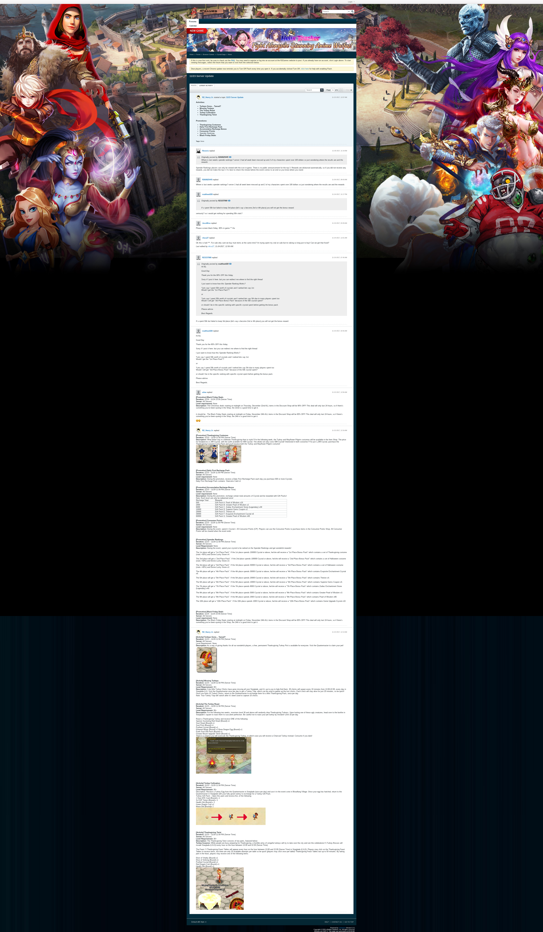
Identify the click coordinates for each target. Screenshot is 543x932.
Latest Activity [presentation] (206, 85)
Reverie (205, 151)
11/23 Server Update (234, 97)
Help (327, 922)
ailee (204, 392)
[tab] (193, 85)
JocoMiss (206, 223)
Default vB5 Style (198, 922)
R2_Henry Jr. (207, 97)
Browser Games (208, 54)
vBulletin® (342, 928)
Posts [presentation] (193, 85)
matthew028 (207, 194)
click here (305, 69)
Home (191, 54)
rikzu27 (205, 238)
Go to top (349, 922)
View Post (230, 157)
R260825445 (207, 180)
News (230, 54)
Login (350, 2)
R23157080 (206, 257)
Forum (198, 54)
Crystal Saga (221, 54)
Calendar (193, 26)
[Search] (352, 11)
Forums (192, 21)
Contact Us (337, 922)
